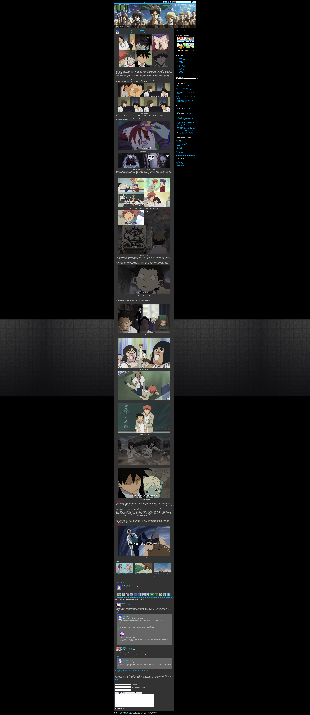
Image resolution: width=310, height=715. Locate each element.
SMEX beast (121, 582)
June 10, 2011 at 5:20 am (128, 660)
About (116, 2)
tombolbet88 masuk (181, 121)
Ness (122, 603)
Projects (132, 2)
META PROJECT (182, 65)
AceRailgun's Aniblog (182, 143)
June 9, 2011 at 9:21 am (128, 617)
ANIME (132, 32)
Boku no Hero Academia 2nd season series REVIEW (186, 119)
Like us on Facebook (183, 31)
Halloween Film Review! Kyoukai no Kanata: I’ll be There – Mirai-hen (186, 116)
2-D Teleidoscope (181, 145)
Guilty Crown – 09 (189, 130)
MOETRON (179, 150)
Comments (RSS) (126, 713)
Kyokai (145, 712)
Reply (117, 612)
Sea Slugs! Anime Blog (182, 154)
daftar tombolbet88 (181, 127)
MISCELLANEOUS (182, 66)
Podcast (138, 2)
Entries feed (180, 162)
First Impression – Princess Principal (185, 100)
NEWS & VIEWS (182, 69)
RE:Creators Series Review (183, 88)
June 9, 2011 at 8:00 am (126, 604)
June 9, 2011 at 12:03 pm (130, 634)
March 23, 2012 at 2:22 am (121, 671)
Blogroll (121, 2)
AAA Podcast (180, 140)
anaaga (123, 32)
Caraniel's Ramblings (182, 144)
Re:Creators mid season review (184, 91)
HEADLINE (180, 62)
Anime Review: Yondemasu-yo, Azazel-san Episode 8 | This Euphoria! (130, 670)
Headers (126, 2)
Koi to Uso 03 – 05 (181, 95)
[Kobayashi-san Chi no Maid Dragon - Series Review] (162, 568)
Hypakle (179, 118)
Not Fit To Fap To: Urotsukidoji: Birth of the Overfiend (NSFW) (185, 111)
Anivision (179, 151)
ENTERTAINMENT (183, 59)
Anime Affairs (180, 148)
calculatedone (180, 130)
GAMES (180, 61)
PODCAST (181, 71)
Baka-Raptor (180, 141)
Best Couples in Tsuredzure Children (185, 89)
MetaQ (143, 2)
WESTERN (181, 72)
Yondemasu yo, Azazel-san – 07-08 (132, 31)
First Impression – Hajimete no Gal (184, 98)
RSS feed (124, 26)
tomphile (123, 647)
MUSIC (180, 68)
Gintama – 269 (186, 108)
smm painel (179, 124)
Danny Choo (180, 152)
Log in (178, 161)
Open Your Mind (180, 147)
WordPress (131, 712)
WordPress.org (180, 165)
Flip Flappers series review (123, 573)
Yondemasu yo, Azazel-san (141, 32)
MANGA (181, 64)
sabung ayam (180, 115)
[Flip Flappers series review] (124, 568)
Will (157, 712)
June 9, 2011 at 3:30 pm (126, 648)
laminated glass (180, 110)
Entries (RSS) (117, 713)
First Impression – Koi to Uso (183, 101)
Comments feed (180, 163)
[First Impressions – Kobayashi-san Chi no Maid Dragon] (143, 568)
